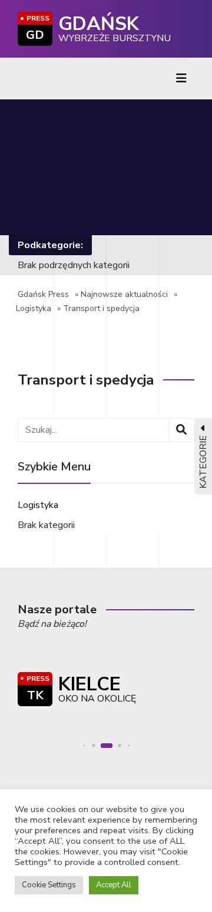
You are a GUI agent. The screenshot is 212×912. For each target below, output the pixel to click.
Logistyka (33, 308)
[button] (84, 745)
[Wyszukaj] (181, 430)
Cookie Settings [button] (49, 885)
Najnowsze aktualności (124, 294)
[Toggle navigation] (181, 78)
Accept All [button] (113, 885)
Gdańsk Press (43, 294)
